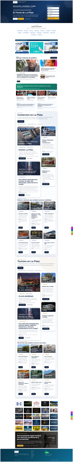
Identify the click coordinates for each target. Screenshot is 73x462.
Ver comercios (21, 121)
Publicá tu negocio (27, 18)
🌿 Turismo (49, 15)
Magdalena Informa (33, 32)
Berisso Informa (42, 30)
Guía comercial (21, 18)
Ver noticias (15, 18)
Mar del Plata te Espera (46, 32)
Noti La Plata (31, 30)
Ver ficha (20, 227)
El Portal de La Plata (19, 30)
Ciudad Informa (54, 30)
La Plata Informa (26, 30)
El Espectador (19, 32)
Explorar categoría (30, 158)
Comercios (32, 453)
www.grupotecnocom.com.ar (48, 455)
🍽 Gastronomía (50, 10)
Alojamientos (32, 455)
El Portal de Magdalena (26, 32)
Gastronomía (32, 454)
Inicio (31, 452)
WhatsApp (46, 452)
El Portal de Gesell (39, 32)
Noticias (32, 457)
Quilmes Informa (48, 30)
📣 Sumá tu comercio (51, 18)
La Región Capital (37, 30)
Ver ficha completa (22, 158)
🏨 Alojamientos (50, 13)
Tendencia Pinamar (52, 32)
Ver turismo (20, 267)
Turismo (32, 456)
